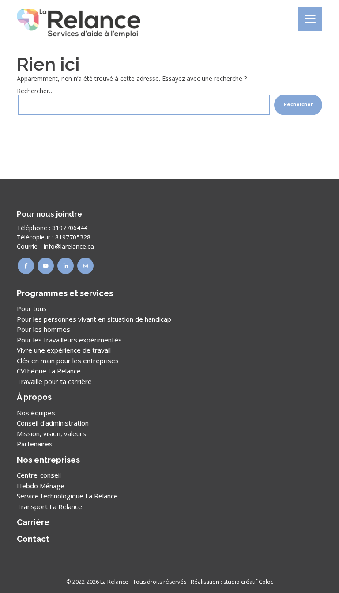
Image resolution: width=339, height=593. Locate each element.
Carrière (33, 522)
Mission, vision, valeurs (51, 433)
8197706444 (69, 228)
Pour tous (32, 308)
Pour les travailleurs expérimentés (69, 339)
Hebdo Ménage (40, 485)
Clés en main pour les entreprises (68, 360)
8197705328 (72, 237)
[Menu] (310, 19)
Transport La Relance (49, 506)
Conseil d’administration (53, 422)
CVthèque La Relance (49, 370)
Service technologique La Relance (67, 495)
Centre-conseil (39, 475)
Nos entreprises (48, 459)
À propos (34, 397)
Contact (33, 539)
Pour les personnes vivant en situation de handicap (94, 319)
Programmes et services (65, 293)
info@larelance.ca (69, 246)
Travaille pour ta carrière (54, 381)
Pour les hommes (43, 329)
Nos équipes (36, 412)
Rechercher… (35, 91)
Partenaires (35, 443)
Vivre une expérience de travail (64, 350)
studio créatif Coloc (248, 581)
